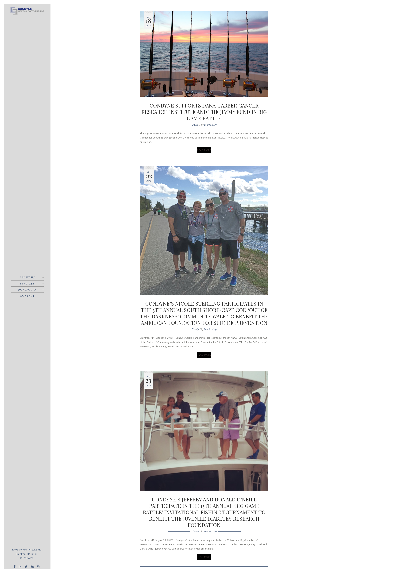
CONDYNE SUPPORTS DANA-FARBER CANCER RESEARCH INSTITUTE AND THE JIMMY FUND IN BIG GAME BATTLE (204, 112)
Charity (195, 124)
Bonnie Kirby (210, 124)
